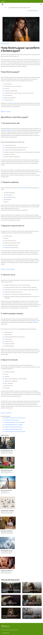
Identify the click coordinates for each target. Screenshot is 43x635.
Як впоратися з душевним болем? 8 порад (13, 426)
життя (2, 43)
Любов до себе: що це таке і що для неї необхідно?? (6, 470)
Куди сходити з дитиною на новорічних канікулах (6, 531)
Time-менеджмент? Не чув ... (7, 550)
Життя (5, 7)
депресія (9, 199)
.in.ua (3, 1)
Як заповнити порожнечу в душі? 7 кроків (13, 429)
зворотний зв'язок (5, 632)
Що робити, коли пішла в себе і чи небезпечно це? (15, 417)
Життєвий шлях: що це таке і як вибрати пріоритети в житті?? (7, 450)
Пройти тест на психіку (5, 111)
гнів (7, 195)
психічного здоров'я (7, 130)
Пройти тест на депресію (6, 412)
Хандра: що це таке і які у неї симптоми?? (7, 570)
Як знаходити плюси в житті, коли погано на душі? (15, 431)
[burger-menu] (41, 4)
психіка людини (23, 187)
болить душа (6, 43)
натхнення (34, 320)
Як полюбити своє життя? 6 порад (12, 420)
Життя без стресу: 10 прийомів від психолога (7, 510)
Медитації (7, 247)
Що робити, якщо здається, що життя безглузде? (15, 422)
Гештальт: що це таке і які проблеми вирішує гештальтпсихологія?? (6, 490)
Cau (2, 4)
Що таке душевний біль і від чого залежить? (14, 424)
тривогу (15, 103)
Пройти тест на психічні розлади (8, 269)
